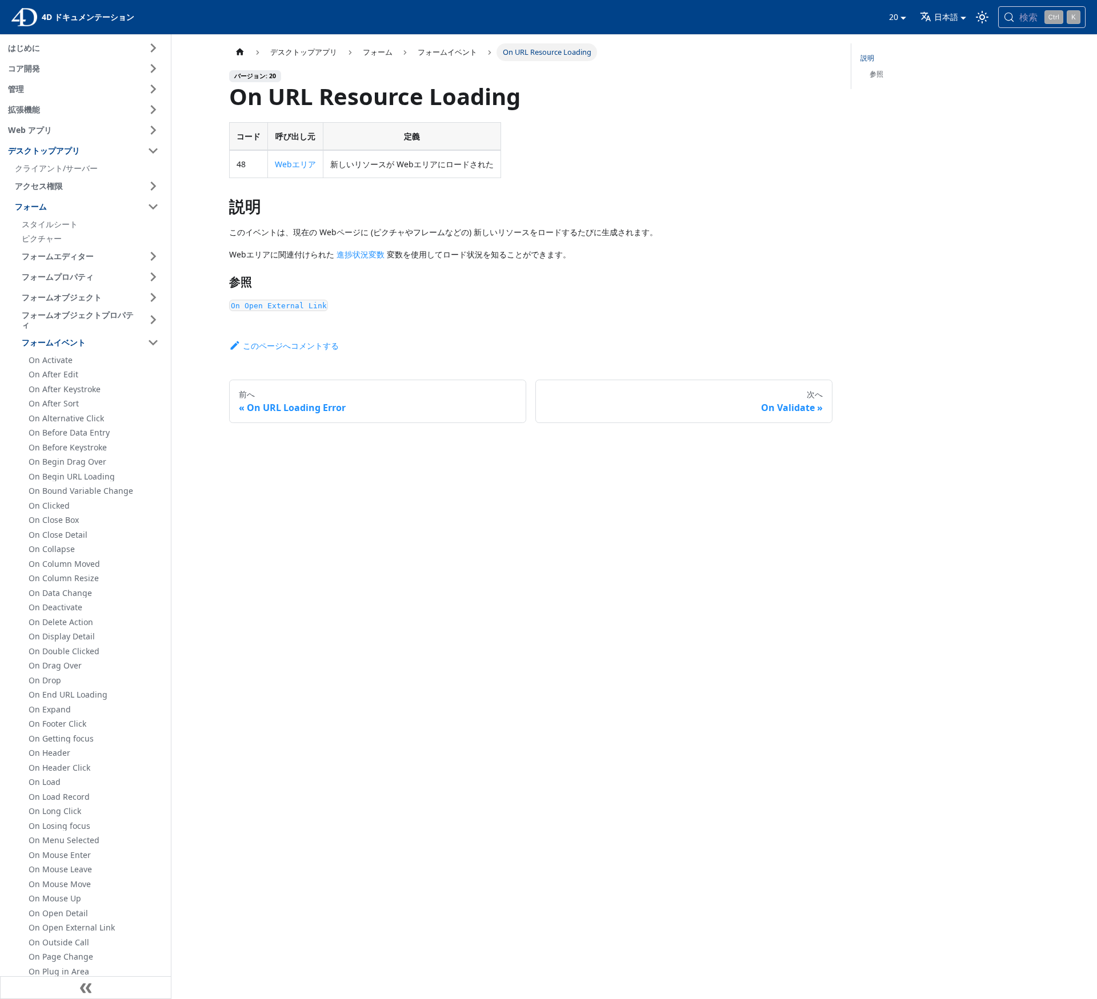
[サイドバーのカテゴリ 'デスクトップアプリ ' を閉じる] (153, 151)
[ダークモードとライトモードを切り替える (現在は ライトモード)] (982, 17)
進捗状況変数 (361, 254)
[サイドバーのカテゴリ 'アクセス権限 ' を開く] (153, 186)
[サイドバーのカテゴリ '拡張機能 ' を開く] (153, 109)
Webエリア (295, 164)
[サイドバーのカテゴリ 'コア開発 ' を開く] (153, 68)
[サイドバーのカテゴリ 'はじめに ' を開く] (153, 48)
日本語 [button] (946, 16)
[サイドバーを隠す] (85, 987)
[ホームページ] (240, 52)
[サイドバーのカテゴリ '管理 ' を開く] (153, 89)
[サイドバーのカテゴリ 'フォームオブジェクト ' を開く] (153, 297)
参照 (876, 74)
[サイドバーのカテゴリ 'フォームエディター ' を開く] (153, 256)
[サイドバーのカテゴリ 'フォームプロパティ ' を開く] (153, 277)
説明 (867, 58)
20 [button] (893, 16)
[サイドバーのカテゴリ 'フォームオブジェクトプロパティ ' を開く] (153, 320)
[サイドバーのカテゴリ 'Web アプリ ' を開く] (153, 130)
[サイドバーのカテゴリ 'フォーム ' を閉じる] (153, 207)
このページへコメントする (291, 345)
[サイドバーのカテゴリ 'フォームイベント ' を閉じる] (153, 342)
